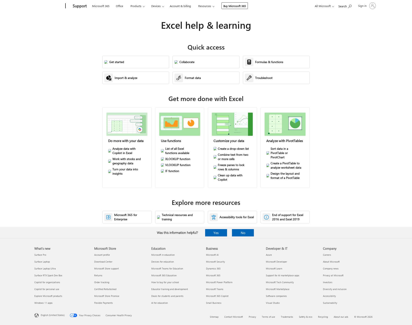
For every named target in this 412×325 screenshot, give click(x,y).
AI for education (159, 302)
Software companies (276, 296)
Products (135, 6)
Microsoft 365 (100, 6)
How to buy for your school (165, 282)
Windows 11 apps (43, 302)
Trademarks (287, 316)
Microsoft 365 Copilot (217, 296)
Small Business (213, 302)
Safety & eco (305, 316)
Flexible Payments (103, 302)
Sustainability (330, 302)
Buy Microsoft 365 (234, 6)
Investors (327, 282)
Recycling (323, 316)
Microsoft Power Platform (219, 282)
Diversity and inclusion (335, 289)
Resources (204, 6)
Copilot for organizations (47, 282)
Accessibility (329, 296)
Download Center (103, 261)
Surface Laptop (42, 261)
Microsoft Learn (274, 268)
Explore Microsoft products (48, 296)
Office (119, 6)
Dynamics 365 (213, 268)
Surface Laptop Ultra (45, 268)
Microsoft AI (212, 254)
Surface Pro (40, 254)
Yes (216, 232)
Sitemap (214, 316)
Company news (331, 268)
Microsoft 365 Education (164, 275)
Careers (327, 254)
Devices (156, 6)
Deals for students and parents (167, 296)
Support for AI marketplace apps (282, 275)
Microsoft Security (215, 261)
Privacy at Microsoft (333, 275)
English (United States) (53, 315)
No (243, 232)
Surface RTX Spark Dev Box (48, 275)
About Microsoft (331, 261)
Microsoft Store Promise (106, 296)
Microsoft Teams (214, 289)
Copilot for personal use (46, 289)
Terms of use (268, 316)
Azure (269, 254)
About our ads (341, 316)
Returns (98, 275)
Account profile (102, 254)
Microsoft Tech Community (280, 282)
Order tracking (101, 282)
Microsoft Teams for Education (167, 268)
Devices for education (162, 261)
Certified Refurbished (105, 289)
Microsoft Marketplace (277, 289)
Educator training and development (169, 289)
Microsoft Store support (106, 268)
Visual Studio (273, 302)
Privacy (252, 316)
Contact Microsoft (233, 316)
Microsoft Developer (276, 261)
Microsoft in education (163, 254)
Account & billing (180, 6)
